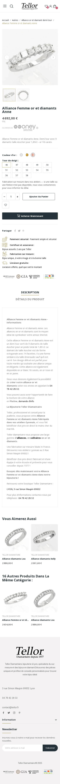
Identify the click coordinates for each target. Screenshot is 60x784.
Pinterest (23, 231)
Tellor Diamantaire (11, 555)
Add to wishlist (5, 204)
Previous (6, 57)
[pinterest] (19, 712)
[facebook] (3, 712)
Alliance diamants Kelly (43, 558)
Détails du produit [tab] (30, 299)
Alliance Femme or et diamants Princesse (15, 620)
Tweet (19, 231)
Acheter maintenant (32, 215)
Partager (15, 231)
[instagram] (14, 712)
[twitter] (9, 712)
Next (53, 57)
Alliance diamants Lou (13, 558)
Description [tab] (30, 292)
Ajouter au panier (38, 196)
